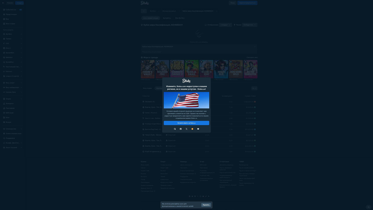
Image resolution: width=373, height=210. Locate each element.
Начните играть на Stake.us (186, 123)
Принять (206, 205)
